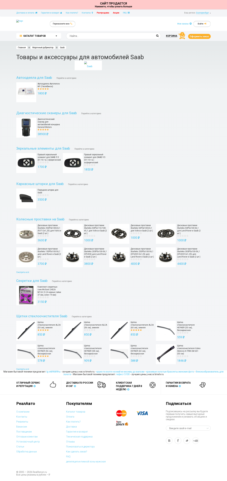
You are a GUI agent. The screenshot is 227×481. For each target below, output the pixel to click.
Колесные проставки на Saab (40, 219)
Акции (116, 13)
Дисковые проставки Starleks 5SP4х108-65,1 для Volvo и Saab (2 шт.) (142, 228)
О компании (22, 411)
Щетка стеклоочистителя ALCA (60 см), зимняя (142, 325)
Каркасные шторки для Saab (40, 184)
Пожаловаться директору (80, 446)
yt (195, 440)
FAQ (125, 13)
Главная (22, 47)
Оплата (70, 416)
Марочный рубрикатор (42, 47)
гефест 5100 (123, 374)
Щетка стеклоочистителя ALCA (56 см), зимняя (95, 325)
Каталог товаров (75, 411)
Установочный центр (28, 441)
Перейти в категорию (66, 78)
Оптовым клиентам (27, 436)
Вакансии (21, 426)
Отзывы (70, 441)
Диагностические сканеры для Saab (46, 113)
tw (186, 440)
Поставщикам (24, 431)
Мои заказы (183, 24)
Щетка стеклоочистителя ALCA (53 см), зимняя (49, 325)
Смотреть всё (22, 272)
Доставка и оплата (25, 13)
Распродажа (103, 13)
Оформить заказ (199, 36)
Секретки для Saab (32, 281)
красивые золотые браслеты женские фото (170, 371)
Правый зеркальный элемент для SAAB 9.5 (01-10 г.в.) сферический (49, 157)
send (208, 428)
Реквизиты (22, 421)
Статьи (20, 446)
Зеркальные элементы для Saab (43, 148)
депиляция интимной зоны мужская (86, 461)
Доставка (71, 426)
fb (178, 440)
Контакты (87, 13)
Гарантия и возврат (50, 13)
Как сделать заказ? (76, 451)
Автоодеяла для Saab (34, 78)
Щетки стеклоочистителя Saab (41, 316)
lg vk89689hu (53, 371)
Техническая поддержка (79, 436)
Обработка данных (26, 451)
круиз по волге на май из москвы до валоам (120, 371)
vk (169, 440)
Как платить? (72, 13)
